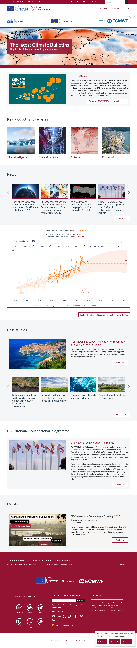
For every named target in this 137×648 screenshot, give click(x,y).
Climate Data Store (48, 157)
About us (54, 640)
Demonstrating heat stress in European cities (111, 396)
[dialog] (115, 638)
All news (122, 219)
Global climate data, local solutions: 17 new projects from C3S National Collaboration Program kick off (111, 207)
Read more (120, 362)
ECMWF (20, 2)
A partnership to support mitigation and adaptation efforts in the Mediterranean (98, 343)
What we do (116, 8)
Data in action (109, 157)
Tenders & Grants (83, 2)
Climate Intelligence (17, 157)
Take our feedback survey (65, 625)
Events (65, 2)
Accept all (127, 642)
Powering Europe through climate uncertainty (83, 396)
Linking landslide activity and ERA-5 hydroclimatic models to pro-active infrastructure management (24, 401)
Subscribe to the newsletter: (66, 595)
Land (40, 612)
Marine (30, 612)
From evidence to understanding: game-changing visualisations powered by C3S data (81, 206)
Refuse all (114, 642)
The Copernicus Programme (38, 2)
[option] (68, 48)
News (59, 2)
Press (73, 2)
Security (19, 626)
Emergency (41, 626)
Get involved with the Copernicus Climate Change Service (38, 560)
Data (128, 8)
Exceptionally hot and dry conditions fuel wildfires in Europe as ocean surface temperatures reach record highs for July (53, 207)
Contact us (66, 640)
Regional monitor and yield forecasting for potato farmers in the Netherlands (54, 398)
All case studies (122, 415)
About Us (103, 8)
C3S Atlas (75, 157)
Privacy (77, 640)
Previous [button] (3, 48)
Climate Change (30, 626)
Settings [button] (101, 642)
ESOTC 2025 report (81, 75)
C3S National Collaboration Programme (92, 442)
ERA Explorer (24, 45)
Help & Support (96, 2)
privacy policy (56, 607)
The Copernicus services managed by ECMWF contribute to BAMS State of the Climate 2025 (25, 206)
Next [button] (134, 48)
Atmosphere (19, 612)
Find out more (122, 564)
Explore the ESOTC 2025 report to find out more (107, 101)
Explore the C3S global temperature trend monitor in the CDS (104, 315)
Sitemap (86, 640)
